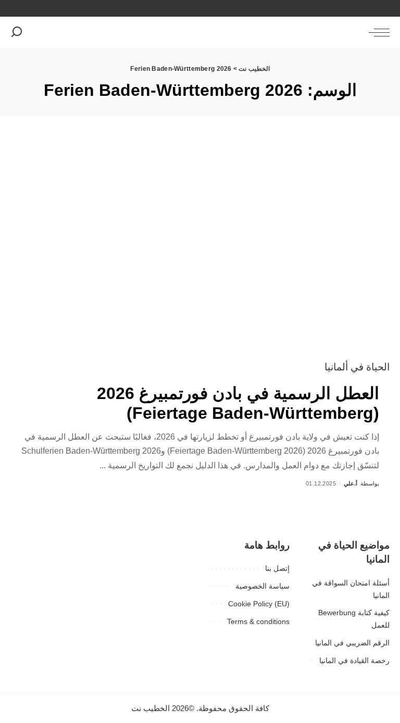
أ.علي (350, 483)
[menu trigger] (377, 32)
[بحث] (16, 32)
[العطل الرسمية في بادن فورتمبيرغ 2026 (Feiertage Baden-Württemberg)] (200, 249)
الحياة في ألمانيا (357, 367)
